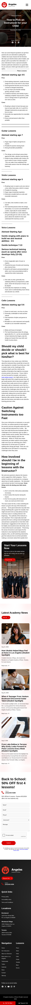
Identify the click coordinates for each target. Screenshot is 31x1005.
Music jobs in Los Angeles (6, 957)
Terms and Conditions (7, 902)
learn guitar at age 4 (7, 377)
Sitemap (4, 975)
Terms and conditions (24, 849)
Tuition (3, 964)
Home (3, 948)
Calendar (4, 967)
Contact (4, 972)
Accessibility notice (6, 899)
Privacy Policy (16, 850)
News (3, 970)
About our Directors (7, 953)
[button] (26, 4)
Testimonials (5, 961)
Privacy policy (5, 896)
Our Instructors (5, 950)
